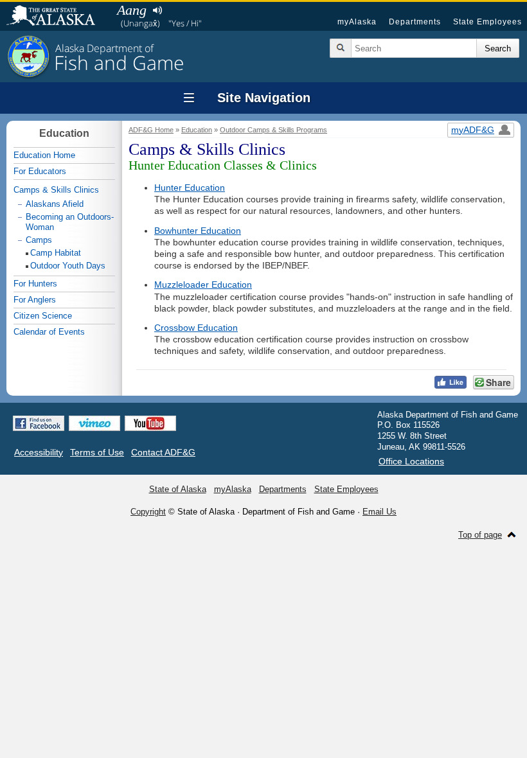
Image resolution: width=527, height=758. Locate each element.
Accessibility (38, 452)
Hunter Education (189, 187)
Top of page (480, 535)
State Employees (487, 21)
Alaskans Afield (55, 204)
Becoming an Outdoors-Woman (70, 222)
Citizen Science (42, 316)
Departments (415, 21)
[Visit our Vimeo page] (94, 423)
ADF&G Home (151, 130)
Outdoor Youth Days (67, 265)
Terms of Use (97, 452)
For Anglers (34, 299)
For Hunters (35, 283)
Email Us (379, 511)
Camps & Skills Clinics (56, 190)
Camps (39, 240)
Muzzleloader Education (203, 284)
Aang (132, 10)
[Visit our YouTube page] (150, 423)
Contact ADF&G (163, 452)
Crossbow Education (196, 327)
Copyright (148, 511)
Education (196, 130)
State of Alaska (57, 16)
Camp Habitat (55, 253)
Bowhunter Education (197, 230)
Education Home (44, 155)
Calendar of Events (49, 332)
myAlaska (357, 21)
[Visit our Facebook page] (38, 423)
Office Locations (411, 461)
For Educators (39, 171)
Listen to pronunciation (157, 10)
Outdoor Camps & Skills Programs (273, 130)
